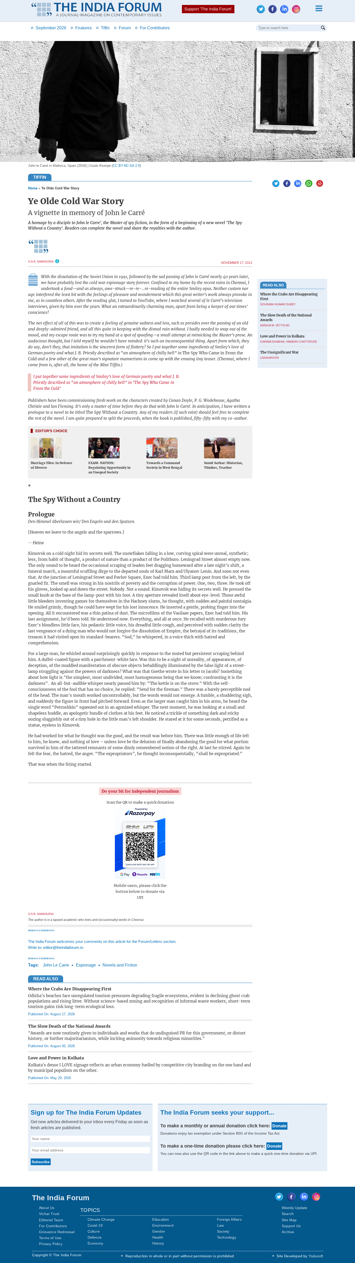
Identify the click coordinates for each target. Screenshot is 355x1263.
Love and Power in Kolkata (56, 1057)
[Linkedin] (285, 12)
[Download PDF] (318, 185)
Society (223, 1231)
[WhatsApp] (307, 185)
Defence (95, 1237)
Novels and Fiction (120, 965)
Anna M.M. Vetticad (275, 325)
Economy (95, 1243)
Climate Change (101, 1219)
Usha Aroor (269, 357)
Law (220, 1225)
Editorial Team (51, 1220)
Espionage (86, 965)
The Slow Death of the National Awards (69, 1026)
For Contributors (152, 28)
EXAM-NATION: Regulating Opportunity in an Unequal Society (109, 467)
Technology (226, 1237)
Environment (163, 1225)
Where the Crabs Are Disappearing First (69, 988)
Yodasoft (315, 1256)
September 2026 (48, 28)
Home (32, 187)
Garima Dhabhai (272, 341)
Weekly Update (294, 1208)
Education (160, 1219)
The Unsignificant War (279, 352)
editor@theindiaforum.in (63, 947)
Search (288, 1214)
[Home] (96, 10)
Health (157, 1237)
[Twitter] (262, 12)
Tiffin (103, 28)
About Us (47, 1208)
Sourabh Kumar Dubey (277, 304)
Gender (158, 1231)
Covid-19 (95, 1225)
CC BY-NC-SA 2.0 (126, 166)
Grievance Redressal (57, 1232)
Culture (94, 1231)
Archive (288, 1232)
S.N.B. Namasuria (40, 261)
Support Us (291, 1226)
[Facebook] (273, 12)
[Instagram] (297, 12)
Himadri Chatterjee (301, 341)
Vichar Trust (49, 1214)
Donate (279, 1126)
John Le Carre (56, 965)
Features (81, 28)
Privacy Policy (50, 1244)
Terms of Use (50, 1238)
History (158, 1243)
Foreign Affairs (229, 1219)
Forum (122, 28)
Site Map (289, 1220)
